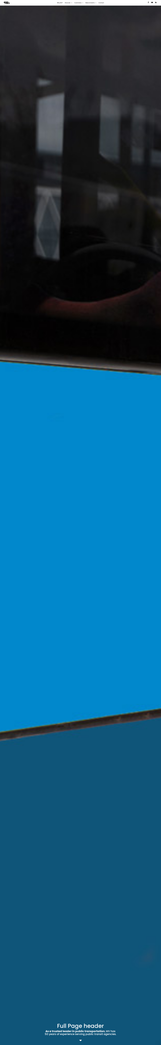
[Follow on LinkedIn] (155, 2)
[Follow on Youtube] (152, 2)
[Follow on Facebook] (148, 2)
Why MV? (60, 3)
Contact (101, 3)
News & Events (90, 3)
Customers (78, 3)
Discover (67, 3)
